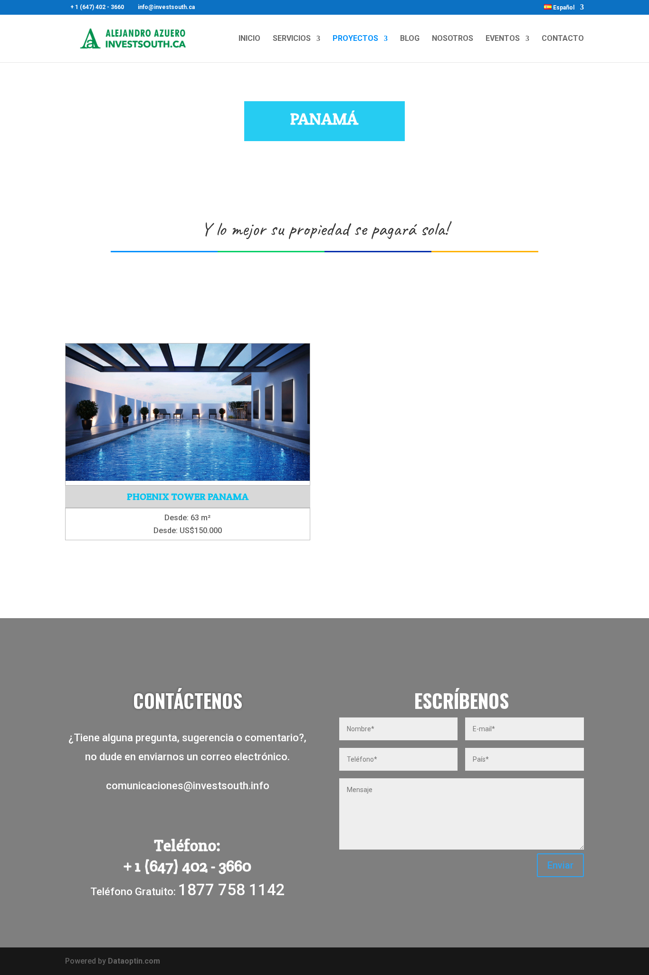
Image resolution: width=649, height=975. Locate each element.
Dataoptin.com (134, 960)
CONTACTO (563, 39)
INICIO (249, 39)
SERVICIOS (292, 39)
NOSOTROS (452, 39)
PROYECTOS (355, 39)
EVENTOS (503, 39)
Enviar (560, 865)
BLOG (410, 39)
